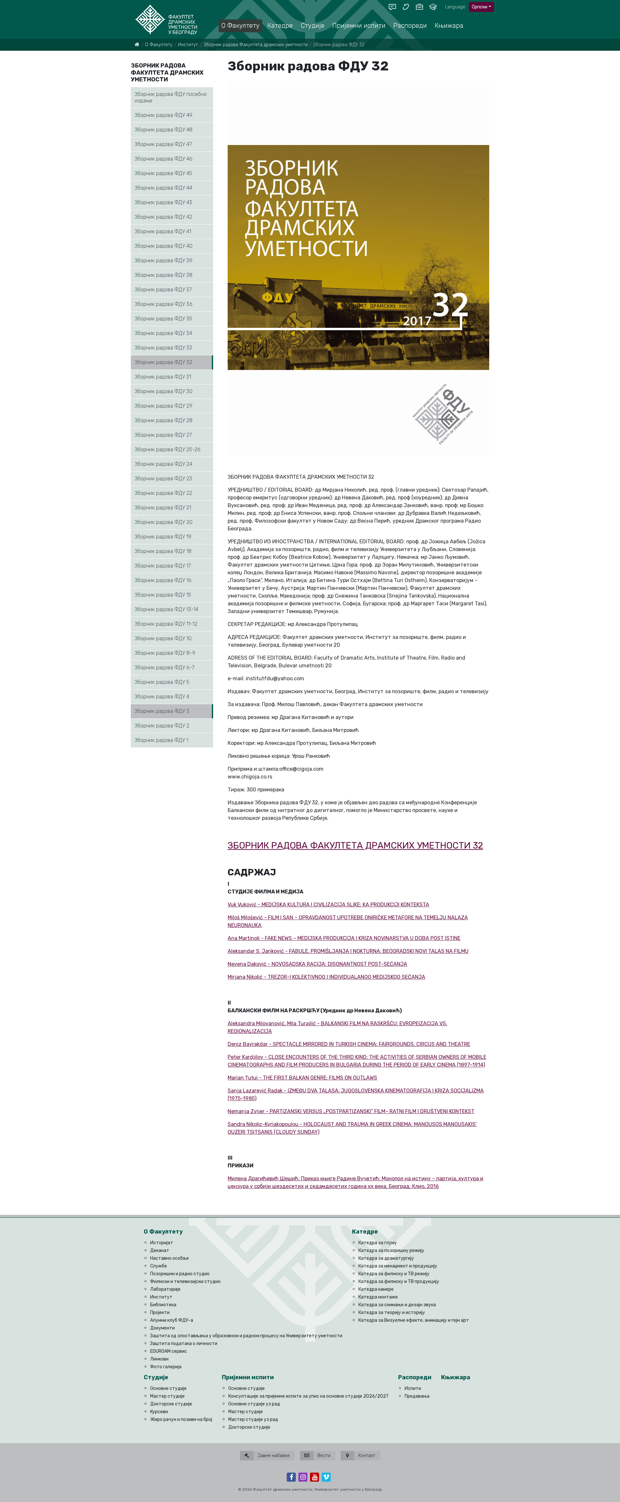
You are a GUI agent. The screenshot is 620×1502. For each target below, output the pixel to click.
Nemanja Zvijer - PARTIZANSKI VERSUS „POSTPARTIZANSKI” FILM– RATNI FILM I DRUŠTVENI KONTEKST (351, 1111)
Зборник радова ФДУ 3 (162, 711)
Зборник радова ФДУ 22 (163, 493)
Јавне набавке (273, 1455)
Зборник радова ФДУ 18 (163, 551)
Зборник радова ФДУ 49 (163, 115)
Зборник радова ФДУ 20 (163, 522)
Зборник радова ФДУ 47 (163, 144)
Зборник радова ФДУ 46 (163, 159)
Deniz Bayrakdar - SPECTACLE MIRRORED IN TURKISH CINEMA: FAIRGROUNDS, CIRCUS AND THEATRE (349, 1044)
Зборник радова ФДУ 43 (163, 202)
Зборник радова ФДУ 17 (163, 566)
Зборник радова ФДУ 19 (163, 537)
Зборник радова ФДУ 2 (162, 726)
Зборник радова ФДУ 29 (163, 406)
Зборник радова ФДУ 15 (163, 595)
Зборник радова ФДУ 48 (163, 130)
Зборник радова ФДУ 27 (163, 435)
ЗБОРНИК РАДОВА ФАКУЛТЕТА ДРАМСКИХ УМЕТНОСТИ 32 (355, 845)
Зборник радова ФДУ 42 (163, 217)
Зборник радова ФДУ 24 (163, 464)
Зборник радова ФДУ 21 (163, 508)
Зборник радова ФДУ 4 (162, 697)
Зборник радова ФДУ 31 (163, 377)
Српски (479, 7)
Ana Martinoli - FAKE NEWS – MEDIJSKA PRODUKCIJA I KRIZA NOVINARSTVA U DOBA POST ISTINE (344, 938)
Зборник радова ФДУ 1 (161, 740)
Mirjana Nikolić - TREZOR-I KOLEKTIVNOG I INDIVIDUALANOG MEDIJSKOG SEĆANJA (326, 977)
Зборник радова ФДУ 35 (163, 319)
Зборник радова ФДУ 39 (163, 260)
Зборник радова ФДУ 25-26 (168, 449)
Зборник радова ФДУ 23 (163, 478)
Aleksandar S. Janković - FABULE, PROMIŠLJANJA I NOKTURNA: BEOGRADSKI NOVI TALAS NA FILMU (348, 951)
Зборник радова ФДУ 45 (163, 173)
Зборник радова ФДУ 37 (163, 290)
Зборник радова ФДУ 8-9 (165, 653)
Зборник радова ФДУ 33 (163, 348)
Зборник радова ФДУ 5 (162, 682)
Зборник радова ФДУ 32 (163, 362)
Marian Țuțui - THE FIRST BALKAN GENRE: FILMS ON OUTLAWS (302, 1078)
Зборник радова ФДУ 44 (163, 188)
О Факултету (158, 44)
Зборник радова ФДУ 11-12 (166, 624)
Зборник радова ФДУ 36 (163, 304)
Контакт (366, 1455)
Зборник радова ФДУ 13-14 (166, 609)
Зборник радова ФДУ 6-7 (164, 667)
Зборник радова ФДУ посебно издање (171, 97)
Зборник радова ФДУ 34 (163, 333)
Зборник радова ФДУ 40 (163, 246)
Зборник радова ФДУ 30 (163, 391)
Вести (323, 1455)
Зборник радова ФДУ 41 (163, 231)
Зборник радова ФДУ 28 (163, 420)
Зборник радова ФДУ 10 (163, 638)
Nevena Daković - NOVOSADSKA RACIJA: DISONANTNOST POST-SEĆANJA (317, 964)
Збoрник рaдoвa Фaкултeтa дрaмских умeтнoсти (256, 44)
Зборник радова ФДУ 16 (163, 580)
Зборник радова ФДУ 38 (163, 275)
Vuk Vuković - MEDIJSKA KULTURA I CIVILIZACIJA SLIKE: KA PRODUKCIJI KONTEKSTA (328, 905)
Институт (188, 44)
